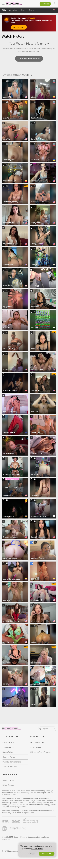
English (45, 729)
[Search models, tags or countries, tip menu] (54, 10)
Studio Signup (35, 747)
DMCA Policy (8, 752)
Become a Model (37, 742)
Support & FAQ (8, 780)
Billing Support (8, 785)
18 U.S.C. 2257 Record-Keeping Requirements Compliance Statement (25, 838)
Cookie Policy (37, 849)
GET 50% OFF (19, 27)
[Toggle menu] (3, 4)
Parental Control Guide (12, 762)
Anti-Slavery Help (10, 767)
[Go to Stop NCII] (18, 828)
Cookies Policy (9, 757)
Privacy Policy (8, 742)
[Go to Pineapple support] (5, 828)
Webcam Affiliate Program (40, 752)
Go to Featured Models (29, 58)
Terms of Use (8, 747)
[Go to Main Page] (17, 4)
